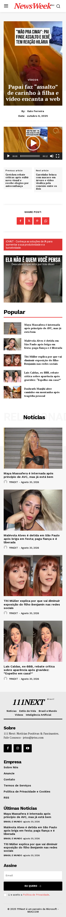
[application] (33, 143)
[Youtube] (27, 748)
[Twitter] (28, 221)
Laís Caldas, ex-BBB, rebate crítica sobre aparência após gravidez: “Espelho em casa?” (42, 376)
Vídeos (33, 79)
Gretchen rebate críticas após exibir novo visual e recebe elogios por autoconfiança (17, 180)
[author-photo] (6, 482)
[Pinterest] (37, 221)
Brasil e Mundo (13, 821)
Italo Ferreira (35, 111)
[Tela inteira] (57, 156)
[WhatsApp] (45, 221)
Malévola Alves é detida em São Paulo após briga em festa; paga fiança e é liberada (43, 344)
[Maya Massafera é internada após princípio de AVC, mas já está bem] (12, 328)
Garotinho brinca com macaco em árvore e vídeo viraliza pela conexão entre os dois (46, 182)
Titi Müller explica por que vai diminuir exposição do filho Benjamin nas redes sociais (43, 360)
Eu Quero (31, 886)
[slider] (30, 156)
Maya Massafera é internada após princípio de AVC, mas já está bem (42, 328)
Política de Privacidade (36, 894)
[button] (33, 143)
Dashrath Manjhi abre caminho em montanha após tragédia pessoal (42, 392)
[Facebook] (20, 221)
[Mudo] (52, 156)
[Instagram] (18, 748)
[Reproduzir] (8, 156)
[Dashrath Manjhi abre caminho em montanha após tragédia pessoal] (12, 392)
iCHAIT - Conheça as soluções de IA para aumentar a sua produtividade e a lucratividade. (29, 244)
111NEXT (13, 482)
